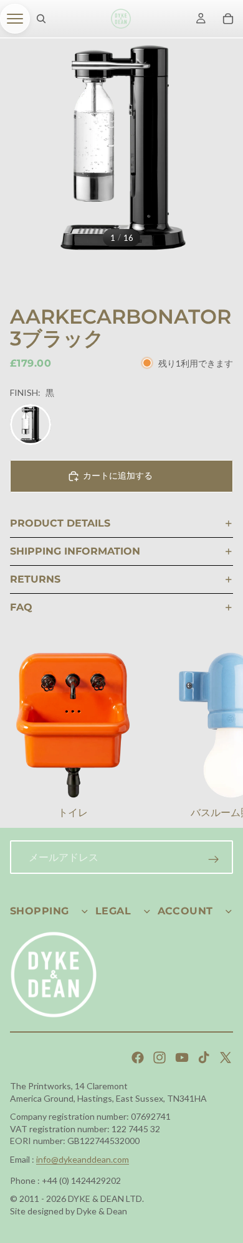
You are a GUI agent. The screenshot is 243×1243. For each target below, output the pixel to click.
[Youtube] (181, 1057)
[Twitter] (225, 1057)
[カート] (228, 18)
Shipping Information (75, 551)
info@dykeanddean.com (82, 1159)
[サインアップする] (214, 860)
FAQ (21, 607)
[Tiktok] (203, 1057)
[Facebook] (137, 1057)
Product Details (60, 523)
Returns (35, 579)
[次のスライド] (218, 737)
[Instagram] (159, 1057)
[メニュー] (15, 19)
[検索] (41, 18)
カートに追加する (118, 475)
